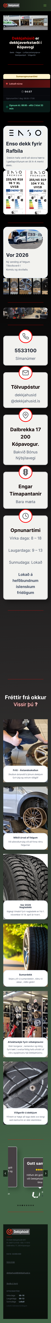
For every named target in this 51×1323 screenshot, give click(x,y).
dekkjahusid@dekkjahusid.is (18, 1273)
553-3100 (11, 1262)
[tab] (7, 294)
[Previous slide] (5, 286)
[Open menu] (45, 5)
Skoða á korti (12, 1283)
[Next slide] (45, 286)
